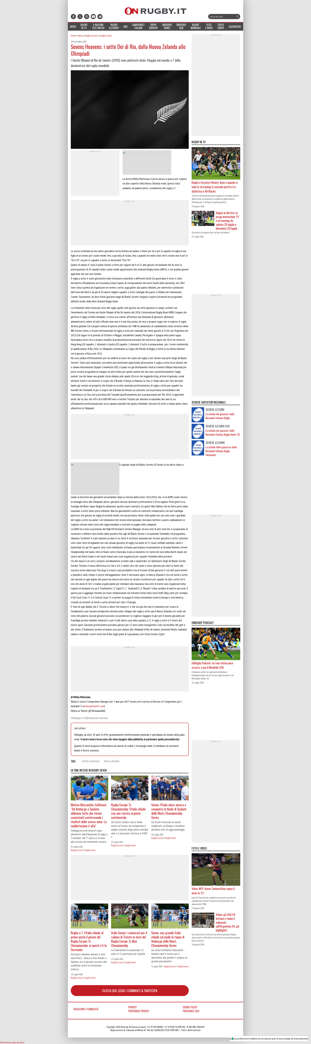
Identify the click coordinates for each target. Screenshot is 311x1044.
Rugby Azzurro (91, 35)
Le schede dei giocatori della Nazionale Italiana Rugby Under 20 (223, 432)
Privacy (132, 1007)
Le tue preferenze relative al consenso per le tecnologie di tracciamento (269, 1038)
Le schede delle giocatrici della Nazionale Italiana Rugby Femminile (221, 451)
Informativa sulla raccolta (12, 1042)
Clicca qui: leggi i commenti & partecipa (129, 990)
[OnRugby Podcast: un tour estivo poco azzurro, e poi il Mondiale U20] (216, 644)
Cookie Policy (190, 1007)
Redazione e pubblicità (86, 1009)
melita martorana (90, 761)
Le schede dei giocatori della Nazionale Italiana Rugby (220, 416)
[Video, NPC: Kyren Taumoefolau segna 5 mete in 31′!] (216, 869)
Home (73, 35)
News (80, 35)
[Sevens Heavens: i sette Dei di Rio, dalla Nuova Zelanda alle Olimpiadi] (130, 110)
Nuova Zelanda (111, 761)
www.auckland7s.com (94, 706)
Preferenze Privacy (138, 1011)
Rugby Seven (106, 35)
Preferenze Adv (191, 1011)
